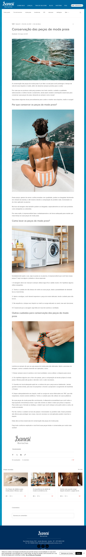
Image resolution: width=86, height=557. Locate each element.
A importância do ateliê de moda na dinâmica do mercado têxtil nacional (41, 490)
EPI (44, 12)
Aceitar (79, 553)
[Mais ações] (73, 24)
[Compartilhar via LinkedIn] (21, 455)
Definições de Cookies (67, 553)
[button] (80, 12)
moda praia (28, 12)
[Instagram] (38, 546)
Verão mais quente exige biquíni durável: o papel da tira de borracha (70, 490)
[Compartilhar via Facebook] (13, 455)
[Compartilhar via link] (25, 455)
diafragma (59, 12)
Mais (66, 12)
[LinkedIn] (47, 546)
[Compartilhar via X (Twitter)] (17, 455)
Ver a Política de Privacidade (33, 555)
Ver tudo (80, 469)
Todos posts (7, 12)
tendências (37, 12)
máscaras (50, 12)
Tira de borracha (17, 12)
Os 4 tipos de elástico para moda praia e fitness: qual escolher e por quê (14, 490)
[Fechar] (84, 553)
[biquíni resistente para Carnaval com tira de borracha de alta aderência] (70, 479)
